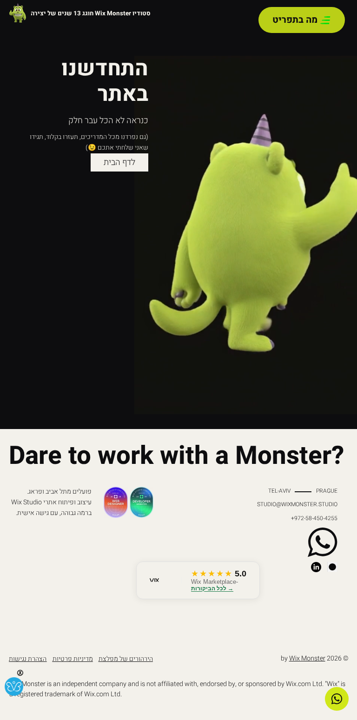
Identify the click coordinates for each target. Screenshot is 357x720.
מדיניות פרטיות (73, 659)
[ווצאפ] (337, 699)
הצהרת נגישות (27, 659)
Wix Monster (307, 658)
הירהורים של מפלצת (126, 659)
